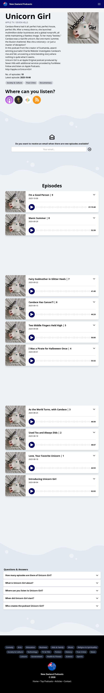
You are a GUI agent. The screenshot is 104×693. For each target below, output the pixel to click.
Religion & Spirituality (87, 647)
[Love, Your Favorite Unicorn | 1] (15, 462)
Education (30, 647)
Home (36, 681)
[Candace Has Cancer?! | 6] (15, 308)
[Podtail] (18, 99)
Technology (32, 652)
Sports (80, 656)
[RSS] (36, 99)
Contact (67, 681)
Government (36, 656)
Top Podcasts (46, 681)
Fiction (58, 652)
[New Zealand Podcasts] (52, 666)
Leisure (23, 656)
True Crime (31, 83)
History (68, 652)
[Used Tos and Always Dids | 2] (15, 439)
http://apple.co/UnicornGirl (18, 69)
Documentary (46, 83)
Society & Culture (14, 83)
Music (70, 647)
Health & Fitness (54, 656)
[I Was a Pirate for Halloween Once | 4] (15, 355)
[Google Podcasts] (27, 99)
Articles (58, 681)
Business (43, 647)
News (93, 652)
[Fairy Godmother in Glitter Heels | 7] (15, 285)
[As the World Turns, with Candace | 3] (15, 416)
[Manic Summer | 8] (15, 224)
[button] (99, 4)
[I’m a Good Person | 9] (15, 201)
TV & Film (46, 652)
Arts (20, 647)
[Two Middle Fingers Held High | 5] (15, 332)
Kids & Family (58, 647)
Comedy (9, 647)
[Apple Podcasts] (9, 99)
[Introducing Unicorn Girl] (15, 485)
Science (69, 656)
